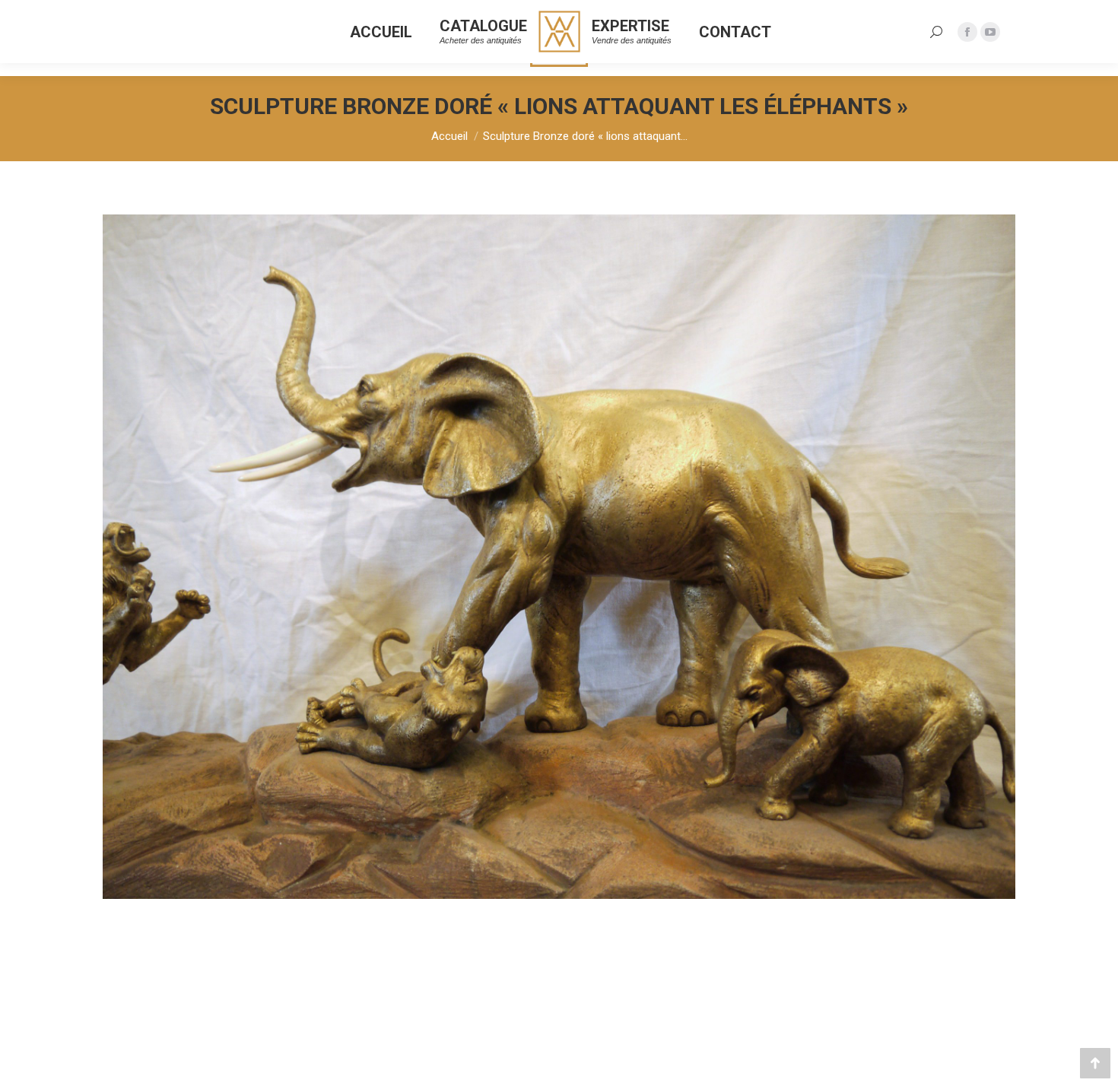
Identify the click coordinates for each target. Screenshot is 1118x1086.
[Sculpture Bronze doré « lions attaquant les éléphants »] (559, 556)
